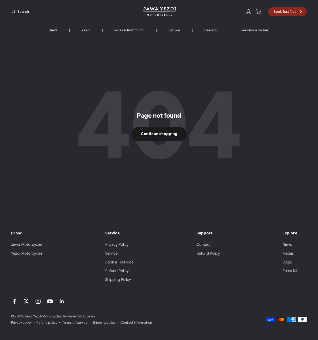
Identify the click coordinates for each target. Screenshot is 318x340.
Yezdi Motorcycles (27, 253)
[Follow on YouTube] (50, 301)
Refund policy (47, 322)
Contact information (136, 322)
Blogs (287, 262)
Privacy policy (21, 322)
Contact (203, 244)
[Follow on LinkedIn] (62, 301)
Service (174, 30)
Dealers (210, 30)
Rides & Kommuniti (129, 30)
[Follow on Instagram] (38, 301)
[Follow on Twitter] (26, 301)
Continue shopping (159, 134)
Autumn (88, 316)
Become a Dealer (255, 30)
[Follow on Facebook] (14, 301)
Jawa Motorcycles (27, 244)
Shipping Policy (118, 279)
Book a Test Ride (119, 262)
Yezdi (86, 30)
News (287, 244)
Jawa (53, 30)
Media (287, 253)
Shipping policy (103, 322)
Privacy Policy (117, 244)
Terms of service (75, 322)
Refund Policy (117, 271)
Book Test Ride (285, 12)
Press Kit (290, 271)
